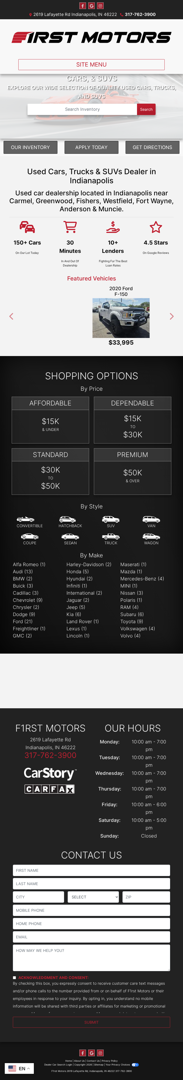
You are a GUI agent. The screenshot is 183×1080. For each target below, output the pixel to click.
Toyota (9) (131, 619)
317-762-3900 (140, 14)
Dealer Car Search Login (58, 1061)
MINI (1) (128, 583)
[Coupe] (30, 536)
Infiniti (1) (76, 583)
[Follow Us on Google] (91, 5)
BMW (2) (22, 576)
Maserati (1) (133, 561)
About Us (79, 1057)
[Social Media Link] (100, 5)
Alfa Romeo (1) (29, 561)
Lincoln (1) (78, 633)
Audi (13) (23, 569)
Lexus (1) (76, 626)
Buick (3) (23, 583)
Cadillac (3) (26, 590)
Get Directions (152, 147)
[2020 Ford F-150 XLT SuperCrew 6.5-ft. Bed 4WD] (91, 318)
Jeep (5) (75, 604)
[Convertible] (30, 519)
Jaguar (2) (77, 597)
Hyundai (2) (79, 576)
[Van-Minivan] (151, 519)
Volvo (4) (130, 633)
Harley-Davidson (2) (89, 561)
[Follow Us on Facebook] (82, 5)
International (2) (84, 590)
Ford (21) (23, 619)
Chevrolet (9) (28, 597)
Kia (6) (73, 611)
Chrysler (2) (26, 604)
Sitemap (98, 1061)
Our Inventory (30, 147)
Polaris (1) (131, 597)
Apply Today (91, 147)
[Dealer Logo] (91, 37)
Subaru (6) (132, 611)
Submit (91, 1019)
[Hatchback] (70, 519)
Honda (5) (77, 569)
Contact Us (93, 1057)
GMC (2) (22, 633)
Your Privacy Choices (118, 1061)
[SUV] (111, 519)
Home (68, 1057)
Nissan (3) (131, 590)
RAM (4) (129, 604)
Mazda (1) (131, 569)
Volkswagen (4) (137, 626)
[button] (11, 315)
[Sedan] (70, 536)
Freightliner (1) (29, 626)
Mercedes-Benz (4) (142, 576)
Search (146, 109)
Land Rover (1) (82, 619)
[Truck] (111, 536)
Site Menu (91, 64)
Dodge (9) (24, 611)
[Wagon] (151, 536)
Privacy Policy (110, 1057)
